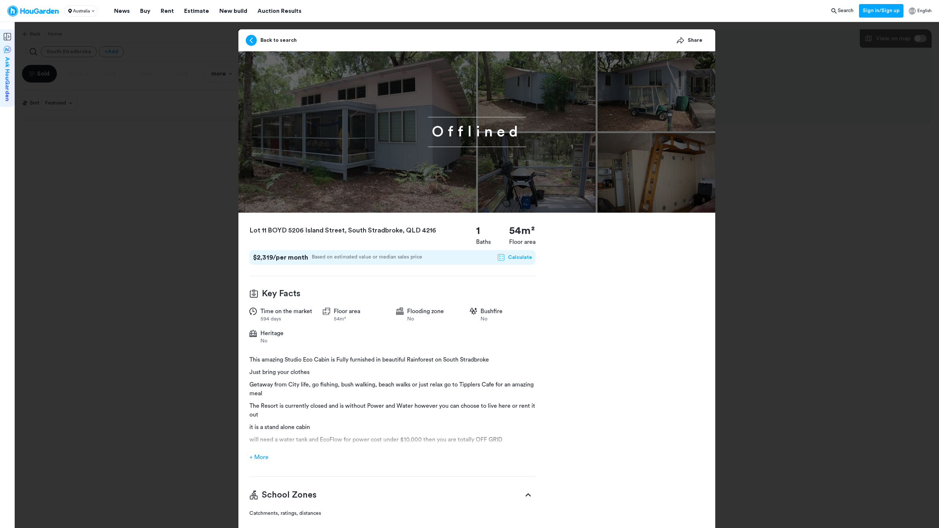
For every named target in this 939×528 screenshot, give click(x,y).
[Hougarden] (33, 11)
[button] (81, 11)
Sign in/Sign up (881, 10)
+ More (258, 457)
